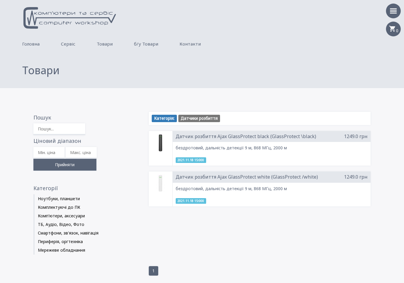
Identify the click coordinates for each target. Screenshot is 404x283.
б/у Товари (146, 44)
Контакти (190, 44)
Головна (31, 44)
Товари (105, 44)
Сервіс (68, 44)
